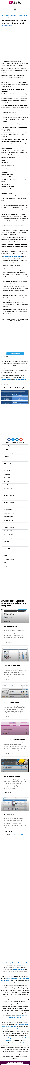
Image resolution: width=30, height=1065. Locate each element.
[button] (9, 439)
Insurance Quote (10, 627)
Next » (22, 835)
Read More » (8, 643)
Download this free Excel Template (12, 256)
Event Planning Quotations (14, 739)
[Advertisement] (15, 43)
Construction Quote (12, 776)
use (20, 1024)
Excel (24, 1043)
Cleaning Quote (10, 815)
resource (16, 1038)
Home (2, 16)
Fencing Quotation (11, 702)
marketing (7, 1038)
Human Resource (23, 16)
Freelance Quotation (12, 665)
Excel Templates (11, 16)
